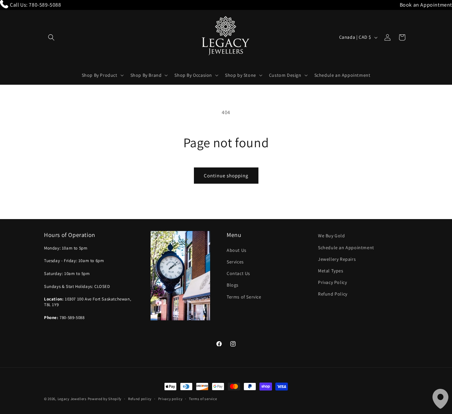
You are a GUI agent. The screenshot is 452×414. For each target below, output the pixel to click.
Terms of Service (244, 296)
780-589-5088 (45, 4)
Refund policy (140, 398)
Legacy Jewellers (72, 398)
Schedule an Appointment (346, 247)
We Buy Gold (331, 236)
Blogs (233, 285)
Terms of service (203, 398)
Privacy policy (170, 398)
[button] (51, 37)
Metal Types (330, 270)
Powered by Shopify (105, 398)
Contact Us (238, 273)
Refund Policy (332, 294)
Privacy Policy (332, 282)
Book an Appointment (426, 4)
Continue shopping (226, 175)
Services (235, 261)
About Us (237, 250)
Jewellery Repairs (337, 259)
